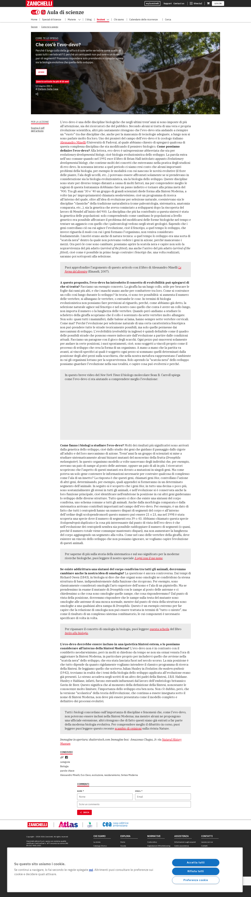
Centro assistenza (181, 846)
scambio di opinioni (128, 728)
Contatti (204, 846)
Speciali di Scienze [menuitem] (51, 19)
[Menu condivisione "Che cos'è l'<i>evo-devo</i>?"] (37, 94)
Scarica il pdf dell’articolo (37, 129)
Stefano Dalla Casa (48, 89)
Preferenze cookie (195, 880)
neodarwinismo (112, 775)
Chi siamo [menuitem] (119, 19)
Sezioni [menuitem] (101, 19)
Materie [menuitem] (72, 19)
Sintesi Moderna (129, 775)
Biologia (64, 766)
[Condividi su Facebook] (67, 757)
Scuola (123, 846)
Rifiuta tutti (196, 871)
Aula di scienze (65, 12)
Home (122, 842)
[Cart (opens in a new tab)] (208, 3)
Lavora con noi (207, 842)
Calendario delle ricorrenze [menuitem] (143, 19)
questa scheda (159, 629)
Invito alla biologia (76, 633)
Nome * (80, 791)
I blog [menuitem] (88, 19)
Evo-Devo (86, 775)
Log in (218, 3)
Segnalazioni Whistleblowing (158, 846)
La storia (96, 842)
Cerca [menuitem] (168, 19)
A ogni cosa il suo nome (149, 558)
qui (91, 870)
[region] (125, 869)
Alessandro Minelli (73, 142)
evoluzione (97, 775)
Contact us (178, 3)
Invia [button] (86, 812)
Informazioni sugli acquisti (185, 842)
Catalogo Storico (100, 846)
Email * (138, 791)
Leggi (41, 72)
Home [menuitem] (34, 19)
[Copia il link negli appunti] (62, 757)
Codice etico (152, 842)
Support (168, 3)
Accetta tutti (196, 862)
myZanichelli (152, 3)
